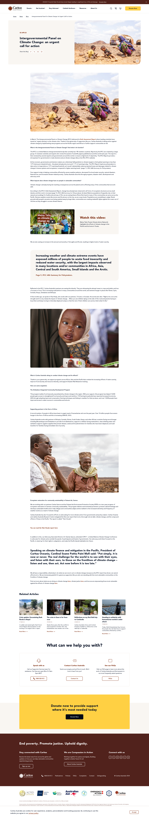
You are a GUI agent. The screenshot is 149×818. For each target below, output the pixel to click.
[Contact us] (116, 8)
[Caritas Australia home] (15, 8)
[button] (30, 8)
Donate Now (102, 2)
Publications (59, 776)
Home (14, 16)
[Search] (111, 8)
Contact (91, 776)
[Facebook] (30, 51)
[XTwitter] (34, 51)
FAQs (74, 776)
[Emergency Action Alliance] (97, 793)
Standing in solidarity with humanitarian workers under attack (112, 620)
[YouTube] (124, 757)
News (21, 16)
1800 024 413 (48, 776)
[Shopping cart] (120, 8)
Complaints (82, 776)
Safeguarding (101, 776)
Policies (68, 776)
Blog (27, 16)
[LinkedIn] (38, 51)
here (69, 581)
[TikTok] (128, 757)
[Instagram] (41, 51)
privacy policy (33, 813)
